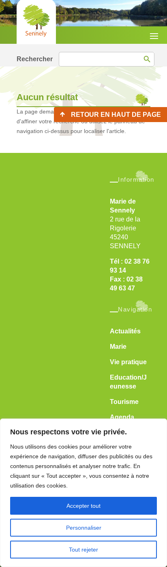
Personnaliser (83, 527)
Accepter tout (83, 506)
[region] (83, 493)
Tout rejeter (83, 549)
